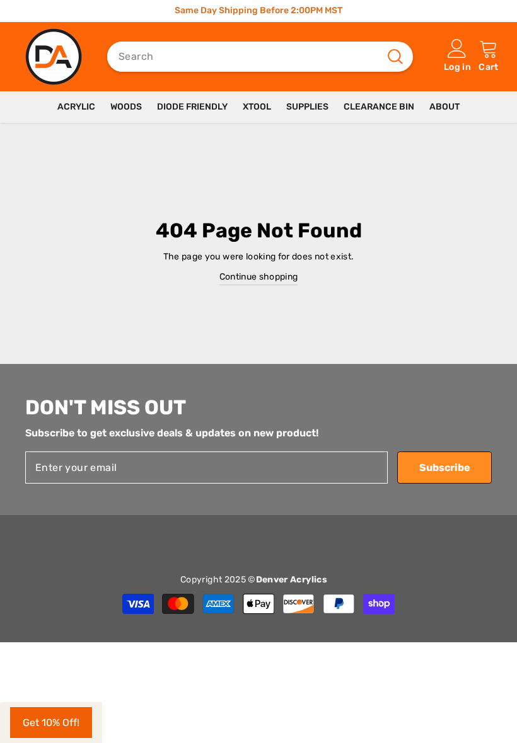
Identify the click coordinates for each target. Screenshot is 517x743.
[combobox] (244, 57)
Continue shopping (258, 276)
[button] (51, 722)
